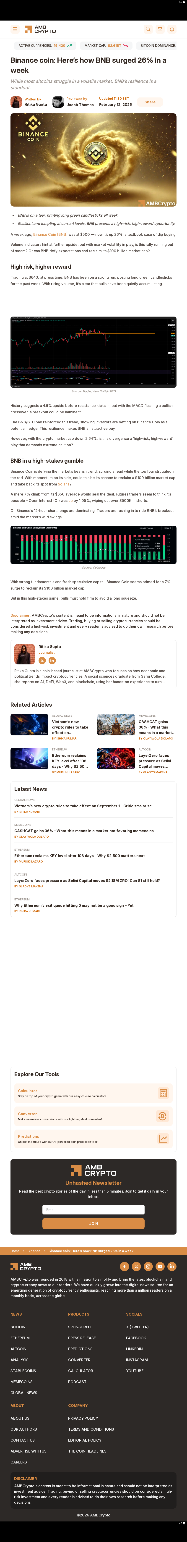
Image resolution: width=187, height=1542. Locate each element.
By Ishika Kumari (64, 738)
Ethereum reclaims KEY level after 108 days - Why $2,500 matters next (69, 761)
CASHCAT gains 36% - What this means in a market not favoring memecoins (155, 727)
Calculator (80, 1371)
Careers (18, 1462)
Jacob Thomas (80, 104)
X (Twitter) (137, 1327)
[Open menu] (15, 29)
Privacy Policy (83, 1418)
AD (180, 2)
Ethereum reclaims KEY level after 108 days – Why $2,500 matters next (79, 855)
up (70, 500)
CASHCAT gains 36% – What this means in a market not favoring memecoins (84, 831)
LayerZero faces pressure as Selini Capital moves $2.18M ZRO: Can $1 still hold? (157, 761)
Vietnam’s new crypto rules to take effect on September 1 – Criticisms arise (83, 806)
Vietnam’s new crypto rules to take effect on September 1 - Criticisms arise (70, 727)
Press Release (82, 1338)
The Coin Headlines (87, 1451)
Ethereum (59, 749)
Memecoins (147, 715)
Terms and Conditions (91, 1429)
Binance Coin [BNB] (50, 234)
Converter (79, 1360)
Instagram (137, 1360)
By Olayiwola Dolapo (156, 738)
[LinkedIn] (52, 660)
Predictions (80, 1349)
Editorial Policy (84, 1440)
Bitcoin (18, 1327)
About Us (19, 1418)
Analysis (19, 1360)
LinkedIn (134, 1349)
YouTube (134, 1371)
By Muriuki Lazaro (66, 772)
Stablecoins (23, 1371)
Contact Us (22, 1440)
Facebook (136, 1338)
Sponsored (79, 1327)
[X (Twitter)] (42, 660)
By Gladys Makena (153, 772)
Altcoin (145, 749)
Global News (62, 715)
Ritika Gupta (36, 104)
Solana (64, 484)
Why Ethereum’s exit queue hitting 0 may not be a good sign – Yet (74, 905)
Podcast (77, 1381)
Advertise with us (28, 1451)
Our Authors (23, 1429)
